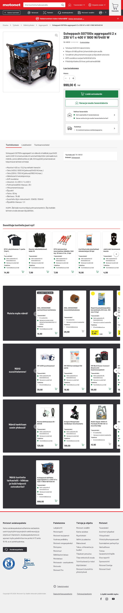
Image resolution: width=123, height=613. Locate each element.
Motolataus (57, 558)
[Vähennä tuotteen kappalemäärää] (66, 78)
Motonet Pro (58, 570)
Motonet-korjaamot (61, 535)
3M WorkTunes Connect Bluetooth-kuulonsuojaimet (100, 368)
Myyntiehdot (81, 535)
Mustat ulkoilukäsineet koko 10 (38, 250)
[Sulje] (118, 18)
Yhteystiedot (104, 535)
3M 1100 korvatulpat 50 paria (73, 367)
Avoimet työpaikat (106, 532)
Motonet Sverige (105, 565)
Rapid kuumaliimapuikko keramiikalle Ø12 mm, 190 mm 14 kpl (101, 310)
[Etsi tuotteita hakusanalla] (62, 4)
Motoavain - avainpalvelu (63, 562)
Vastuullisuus (104, 547)
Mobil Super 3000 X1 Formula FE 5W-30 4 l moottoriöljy (99, 424)
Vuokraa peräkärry (60, 539)
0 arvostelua (84, 42)
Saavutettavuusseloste (62, 594)
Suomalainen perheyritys (109, 543)
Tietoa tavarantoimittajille (107, 552)
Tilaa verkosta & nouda (85, 557)
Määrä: (66, 73)
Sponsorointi (104, 561)
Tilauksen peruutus (84, 554)
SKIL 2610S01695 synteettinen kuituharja (46, 309)
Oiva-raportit (104, 557)
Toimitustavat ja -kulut (85, 561)
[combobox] (41, 5)
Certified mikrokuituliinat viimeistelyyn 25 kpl (89, 250)
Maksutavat (81, 543)
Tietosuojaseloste (84, 594)
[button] (116, 254)
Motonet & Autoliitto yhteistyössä (84, 570)
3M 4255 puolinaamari (46, 366)
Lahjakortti (57, 528)
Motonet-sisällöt (83, 528)
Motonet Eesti (105, 569)
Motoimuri (57, 551)
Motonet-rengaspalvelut (63, 543)
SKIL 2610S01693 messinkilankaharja (72, 309)
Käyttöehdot (81, 565)
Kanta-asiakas (82, 532)
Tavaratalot (103, 528)
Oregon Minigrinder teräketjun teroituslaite (73, 423)
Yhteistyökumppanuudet (109, 539)
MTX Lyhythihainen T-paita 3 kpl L (14, 250)
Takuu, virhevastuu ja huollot (84, 548)
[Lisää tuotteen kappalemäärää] (73, 78)
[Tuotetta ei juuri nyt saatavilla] (83, 331)
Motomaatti (58, 532)
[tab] (33, 12)
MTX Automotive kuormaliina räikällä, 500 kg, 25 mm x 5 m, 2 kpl (64, 251)
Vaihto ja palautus (83, 539)
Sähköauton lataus (60, 555)
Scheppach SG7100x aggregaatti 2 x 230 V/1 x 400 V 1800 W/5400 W (47, 480)
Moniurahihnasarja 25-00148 (46, 423)
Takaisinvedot (63, 586)
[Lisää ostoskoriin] (23, 272)
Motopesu (57, 547)
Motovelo (57, 566)
